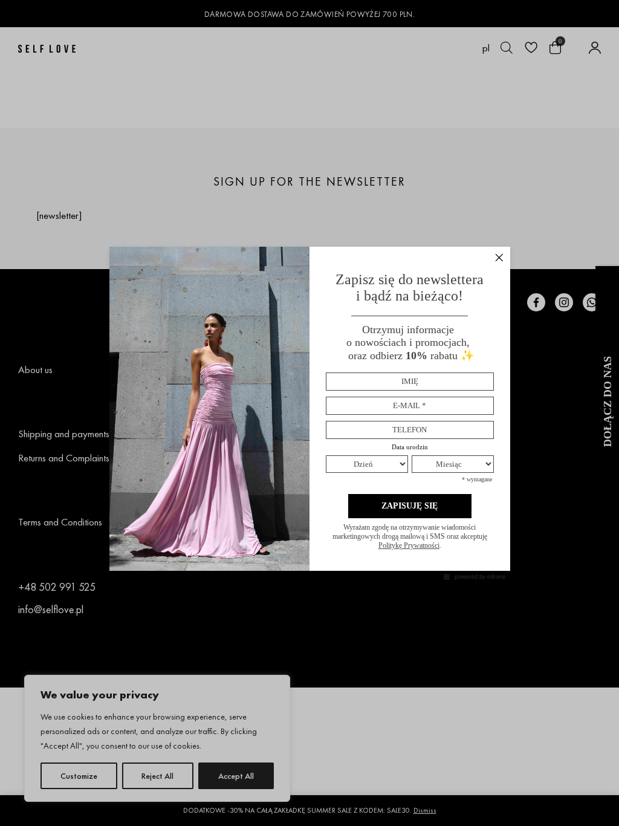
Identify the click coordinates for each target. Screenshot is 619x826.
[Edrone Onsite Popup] (309, 413)
